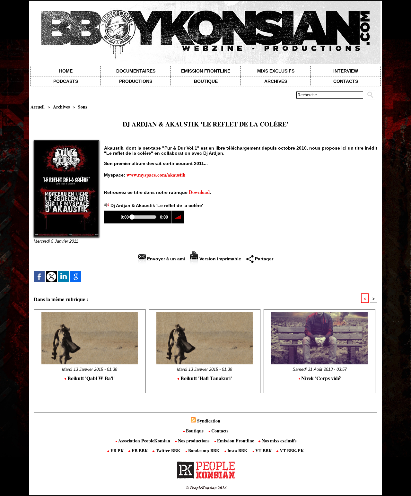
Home (66, 71)
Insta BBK (237, 450)
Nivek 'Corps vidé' (320, 378)
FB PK (117, 450)
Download (199, 192)
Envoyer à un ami (165, 258)
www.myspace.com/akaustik (156, 174)
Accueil (38, 106)
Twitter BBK (168, 450)
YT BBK (263, 450)
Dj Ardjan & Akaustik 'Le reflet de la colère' (156, 205)
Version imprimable (219, 258)
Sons (82, 106)
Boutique (206, 81)
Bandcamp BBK (204, 450)
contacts (345, 81)
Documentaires (135, 71)
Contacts (219, 430)
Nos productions (194, 440)
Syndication (208, 420)
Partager (263, 258)
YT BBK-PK (291, 450)
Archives (275, 81)
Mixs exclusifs (275, 71)
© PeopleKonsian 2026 (206, 488)
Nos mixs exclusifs (278, 440)
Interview (345, 71)
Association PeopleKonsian (144, 440)
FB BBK (139, 450)
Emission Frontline (205, 71)
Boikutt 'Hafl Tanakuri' (205, 378)
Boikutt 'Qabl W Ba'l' (90, 378)
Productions (135, 81)
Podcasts (65, 81)
